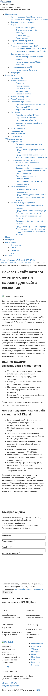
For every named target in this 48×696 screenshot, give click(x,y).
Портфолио (10, 239)
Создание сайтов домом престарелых (26, 190)
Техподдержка (17, 130)
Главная (3, 262)
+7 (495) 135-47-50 (26, 260)
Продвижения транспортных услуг (31, 226)
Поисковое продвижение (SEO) (24, 46)
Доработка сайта (18, 128)
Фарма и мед (16, 141)
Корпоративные (23, 85)
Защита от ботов (18, 133)
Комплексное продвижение (23, 22)
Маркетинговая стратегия (22, 40)
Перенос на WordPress (26, 117)
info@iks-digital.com (10, 685)
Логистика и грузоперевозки (23, 202)
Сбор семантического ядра (22, 43)
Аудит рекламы (22, 38)
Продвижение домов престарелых (31, 194)
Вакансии (15, 250)
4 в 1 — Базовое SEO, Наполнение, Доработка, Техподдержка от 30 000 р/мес (29, 18)
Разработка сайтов (19, 80)
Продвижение (11, 14)
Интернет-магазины (24, 91)
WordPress (15, 112)
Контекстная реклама (20, 54)
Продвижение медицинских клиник (31, 154)
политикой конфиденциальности (29, 589)
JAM (38, 690)
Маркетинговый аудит (25, 27)
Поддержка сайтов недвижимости (30, 170)
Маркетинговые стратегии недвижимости (27, 164)
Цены (7, 237)
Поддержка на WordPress (27, 120)
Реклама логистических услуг (28, 213)
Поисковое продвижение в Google (31, 51)
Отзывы (14, 247)
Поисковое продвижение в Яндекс (31, 48)
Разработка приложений (21, 101)
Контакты (9, 255)
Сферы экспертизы (13, 138)
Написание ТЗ (17, 77)
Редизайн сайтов (23, 93)
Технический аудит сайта (27, 30)
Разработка (10, 75)
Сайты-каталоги (23, 88)
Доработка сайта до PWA (27, 109)
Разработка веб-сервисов (22, 99)
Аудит (13, 24)
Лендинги (20, 83)
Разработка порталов (20, 96)
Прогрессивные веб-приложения (30, 104)
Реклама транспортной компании (30, 229)
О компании (10, 242)
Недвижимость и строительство (24, 160)
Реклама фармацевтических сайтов (31, 157)
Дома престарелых (19, 186)
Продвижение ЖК (23, 173)
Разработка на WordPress (27, 115)
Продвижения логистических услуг (31, 210)
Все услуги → (16, 72)
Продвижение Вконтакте (26, 69)
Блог (13, 252)
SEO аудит (20, 32)
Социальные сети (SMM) (21, 67)
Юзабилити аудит (23, 35)
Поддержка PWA (23, 107)
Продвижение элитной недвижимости (26, 177)
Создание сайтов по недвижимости (31, 168)
